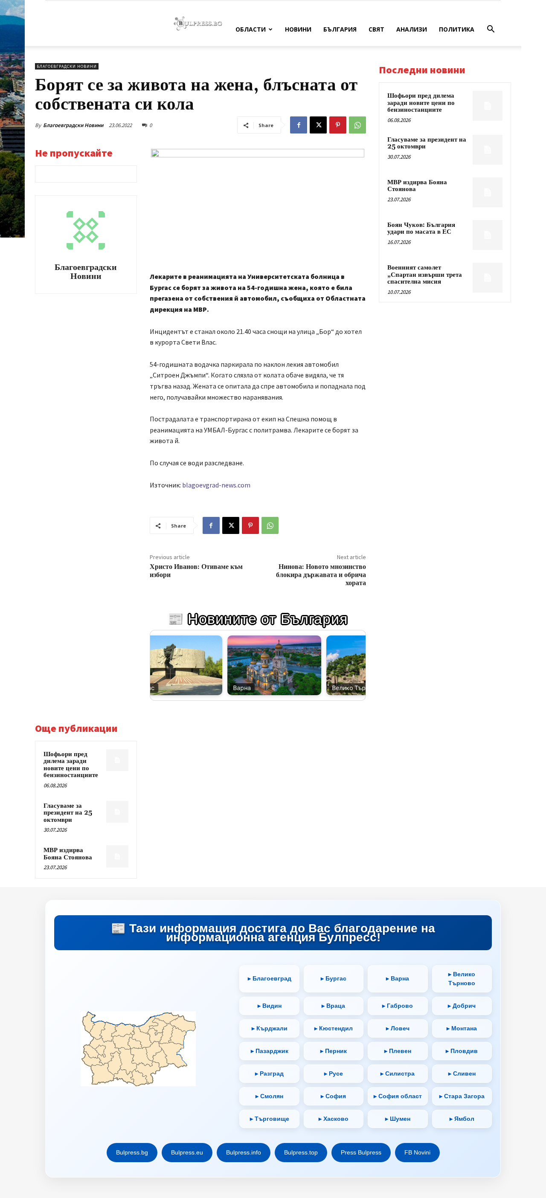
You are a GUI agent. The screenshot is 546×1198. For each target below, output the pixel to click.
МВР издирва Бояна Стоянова (68, 854)
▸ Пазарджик (269, 1050)
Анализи (411, 29)
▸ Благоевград (269, 978)
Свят (376, 29)
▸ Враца (333, 1005)
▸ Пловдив (462, 1050)
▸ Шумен (397, 1118)
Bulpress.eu (187, 1152)
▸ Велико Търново (461, 978)
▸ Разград (269, 1073)
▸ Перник (333, 1050)
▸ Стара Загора (462, 1096)
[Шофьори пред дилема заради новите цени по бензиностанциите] (117, 760)
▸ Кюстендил (333, 1028)
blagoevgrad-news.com (216, 485)
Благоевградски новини (67, 66)
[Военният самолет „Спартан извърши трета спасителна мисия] (487, 278)
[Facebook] (298, 124)
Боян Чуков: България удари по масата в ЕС (421, 228)
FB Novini (417, 1152)
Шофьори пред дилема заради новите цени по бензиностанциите (71, 765)
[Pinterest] (337, 124)
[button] (490, 30)
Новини (298, 29)
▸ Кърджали (270, 1028)
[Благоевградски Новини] (85, 230)
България (340, 29)
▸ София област (398, 1096)
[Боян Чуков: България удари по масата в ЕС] (487, 235)
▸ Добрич (462, 1005)
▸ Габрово (397, 1005)
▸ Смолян (269, 1096)
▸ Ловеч (398, 1028)
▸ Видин (270, 1005)
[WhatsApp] (357, 124)
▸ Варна (397, 978)
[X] (318, 124)
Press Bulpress (361, 1152)
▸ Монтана (462, 1028)
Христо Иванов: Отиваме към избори (196, 571)
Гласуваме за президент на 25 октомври (68, 813)
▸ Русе (333, 1073)
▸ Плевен (397, 1050)
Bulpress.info (243, 1152)
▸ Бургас (333, 978)
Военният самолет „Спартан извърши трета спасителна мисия (424, 275)
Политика (456, 29)
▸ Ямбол (462, 1118)
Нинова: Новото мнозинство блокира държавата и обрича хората (321, 575)
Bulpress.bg (132, 1152)
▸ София (333, 1096)
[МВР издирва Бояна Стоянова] (117, 856)
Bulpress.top (301, 1152)
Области (250, 29)
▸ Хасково (334, 1118)
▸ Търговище (269, 1118)
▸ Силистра (397, 1073)
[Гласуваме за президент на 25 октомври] (117, 812)
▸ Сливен (462, 1073)
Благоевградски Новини (73, 125)
